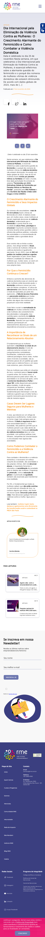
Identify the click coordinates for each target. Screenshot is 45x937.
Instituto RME (8, 843)
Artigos (6, 25)
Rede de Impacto (10, 827)
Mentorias (7, 804)
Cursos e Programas (10, 788)
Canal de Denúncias (29, 883)
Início (6, 772)
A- (17, 146)
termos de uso (13, 694)
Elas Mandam (8, 835)
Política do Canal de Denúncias (29, 879)
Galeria (6, 859)
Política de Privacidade (25, 922)
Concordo (22, 933)
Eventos (6, 796)
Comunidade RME (10, 811)
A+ (28, 146)
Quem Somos (8, 780)
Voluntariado (8, 819)
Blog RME (7, 851)
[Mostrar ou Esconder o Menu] (40, 6)
